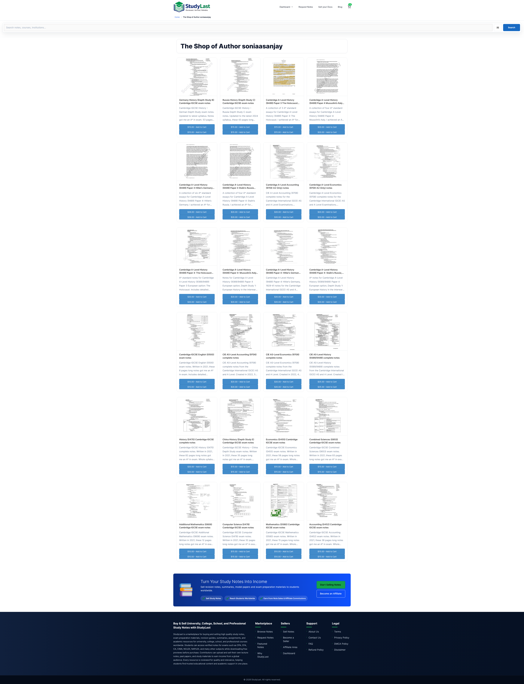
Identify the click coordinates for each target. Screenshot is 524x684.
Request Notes (306, 7)
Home (177, 17)
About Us (314, 631)
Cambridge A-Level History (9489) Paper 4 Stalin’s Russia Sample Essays (238, 187)
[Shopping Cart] (349, 6)
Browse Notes (265, 631)
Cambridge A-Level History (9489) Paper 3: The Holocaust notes (195, 272)
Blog (340, 7)
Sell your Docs (325, 7)
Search (511, 27)
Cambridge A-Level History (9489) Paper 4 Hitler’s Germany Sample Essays (196, 187)
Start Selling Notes (330, 584)
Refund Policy (316, 649)
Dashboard (285, 7)
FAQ (311, 643)
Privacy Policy (341, 637)
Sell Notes (288, 631)
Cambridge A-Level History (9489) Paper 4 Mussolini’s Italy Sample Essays (325, 103)
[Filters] (498, 27)
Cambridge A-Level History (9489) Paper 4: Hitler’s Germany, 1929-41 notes (283, 272)
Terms (337, 631)
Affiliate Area (290, 647)
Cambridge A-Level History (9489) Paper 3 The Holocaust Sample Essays (282, 103)
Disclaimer (340, 649)
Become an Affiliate (331, 593)
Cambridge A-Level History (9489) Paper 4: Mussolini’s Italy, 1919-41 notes (240, 272)
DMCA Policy (341, 643)
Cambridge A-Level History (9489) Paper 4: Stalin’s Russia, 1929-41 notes (325, 272)
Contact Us (315, 637)
